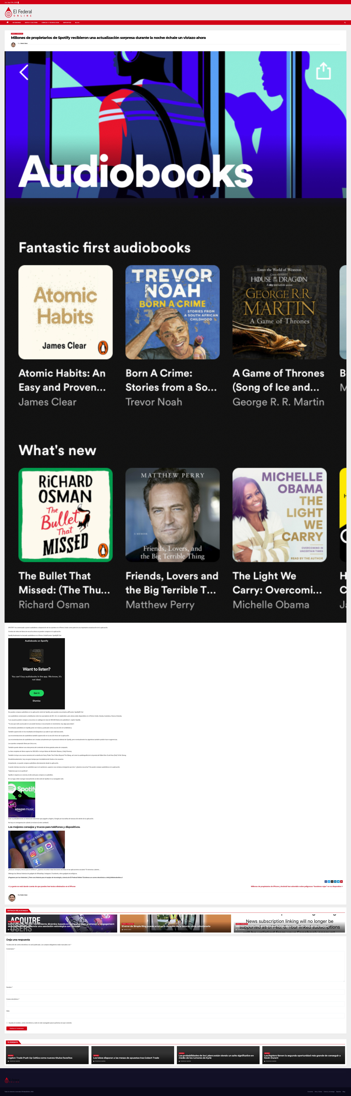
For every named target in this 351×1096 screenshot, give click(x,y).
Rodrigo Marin (14, 1061)
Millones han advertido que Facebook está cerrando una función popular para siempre (282, 926)
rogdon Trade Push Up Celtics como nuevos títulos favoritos (40, 1058)
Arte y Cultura (31, 22)
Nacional (10, 1055)
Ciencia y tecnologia (50, 22)
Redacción (13, 929)
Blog (77, 22)
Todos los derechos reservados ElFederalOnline (17, 1091)
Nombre (9, 987)
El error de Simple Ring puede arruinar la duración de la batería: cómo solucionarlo (166, 926)
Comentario (10, 949)
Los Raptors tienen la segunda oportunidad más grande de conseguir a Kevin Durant (302, 1056)
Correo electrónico (12, 999)
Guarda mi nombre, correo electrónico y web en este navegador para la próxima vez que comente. (40, 1023)
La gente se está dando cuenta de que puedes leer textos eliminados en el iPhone (42, 886)
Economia (17, 22)
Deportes (67, 22)
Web (7, 1011)
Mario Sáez (24, 43)
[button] (345, 22)
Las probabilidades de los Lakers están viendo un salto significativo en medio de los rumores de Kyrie (216, 1056)
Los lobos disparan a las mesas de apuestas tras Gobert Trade (126, 1058)
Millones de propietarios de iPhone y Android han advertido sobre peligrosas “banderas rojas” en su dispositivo (296, 886)
